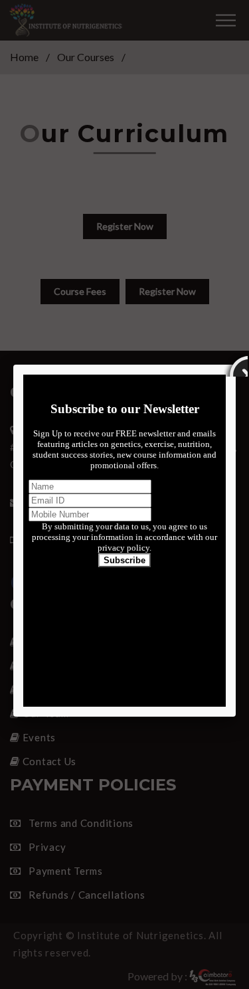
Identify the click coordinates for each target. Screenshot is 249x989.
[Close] (236, 365)
